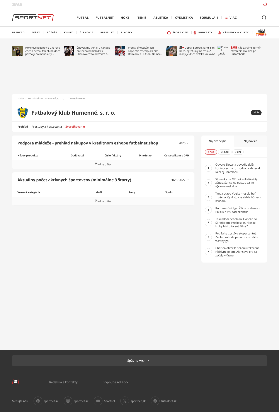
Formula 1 (209, 18)
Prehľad (22, 127)
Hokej (126, 18)
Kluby (20, 98)
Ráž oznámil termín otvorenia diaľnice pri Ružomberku (246, 51)
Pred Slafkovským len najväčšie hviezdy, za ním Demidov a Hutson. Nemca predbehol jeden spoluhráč (144, 51)
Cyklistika (184, 18)
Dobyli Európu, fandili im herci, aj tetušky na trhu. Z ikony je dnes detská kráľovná (197, 51)
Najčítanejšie (217, 141)
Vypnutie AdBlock (116, 382)
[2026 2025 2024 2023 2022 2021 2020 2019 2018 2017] (184, 143)
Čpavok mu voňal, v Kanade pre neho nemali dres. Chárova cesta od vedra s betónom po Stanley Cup (93, 51)
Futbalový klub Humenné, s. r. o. (46, 98)
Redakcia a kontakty (63, 382)
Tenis (142, 18)
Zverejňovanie (75, 127)
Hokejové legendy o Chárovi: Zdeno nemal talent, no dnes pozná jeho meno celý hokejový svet (42, 51)
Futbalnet (105, 18)
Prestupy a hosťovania (47, 127)
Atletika (160, 18)
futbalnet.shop (143, 143)
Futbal (83, 18)
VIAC (233, 18)
